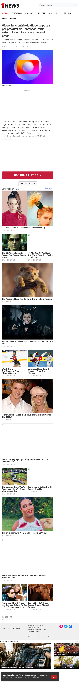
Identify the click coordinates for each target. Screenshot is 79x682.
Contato (4, 628)
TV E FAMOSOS (17, 13)
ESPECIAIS (13, 19)
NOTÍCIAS (5, 13)
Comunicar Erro (26, 183)
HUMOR (4, 19)
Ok (54, 677)
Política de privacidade (14, 628)
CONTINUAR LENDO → (27, 175)
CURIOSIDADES (68, 13)
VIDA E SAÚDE (29, 13)
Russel (29, 47)
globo (7, 619)
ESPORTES (41, 13)
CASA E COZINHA (54, 13)
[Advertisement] (27, 105)
